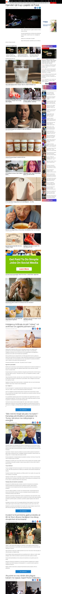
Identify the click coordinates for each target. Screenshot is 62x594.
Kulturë (31, 2)
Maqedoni (20, 1)
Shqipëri (11, 1)
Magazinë (33, 2)
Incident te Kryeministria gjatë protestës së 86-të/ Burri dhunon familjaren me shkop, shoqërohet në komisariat (23, 56)
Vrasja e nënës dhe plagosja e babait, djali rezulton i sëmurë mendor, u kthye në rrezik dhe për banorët (11, 56)
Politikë (13, 2)
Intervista (18, 2)
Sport (41, 2)
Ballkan (24, 1)
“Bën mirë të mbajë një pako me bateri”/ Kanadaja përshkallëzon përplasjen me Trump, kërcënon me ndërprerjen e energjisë (22, 417)
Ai (37, 2)
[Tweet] (37, 8)
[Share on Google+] (37, 329)
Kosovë (15, 1)
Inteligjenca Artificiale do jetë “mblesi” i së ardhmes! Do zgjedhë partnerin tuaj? (49, 66)
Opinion (15, 2)
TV (47, 2)
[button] (54, 1)
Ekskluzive (32, 1)
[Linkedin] (40, 8)
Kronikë (22, 2)
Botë (28, 1)
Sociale (28, 2)
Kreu (10, 2)
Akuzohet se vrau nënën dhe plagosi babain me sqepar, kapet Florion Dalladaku (49, 80)
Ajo (36, 2)
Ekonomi (25, 2)
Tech (39, 2)
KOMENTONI (24, 409)
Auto (43, 2)
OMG (45, 2)
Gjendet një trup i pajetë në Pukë (22, 5)
